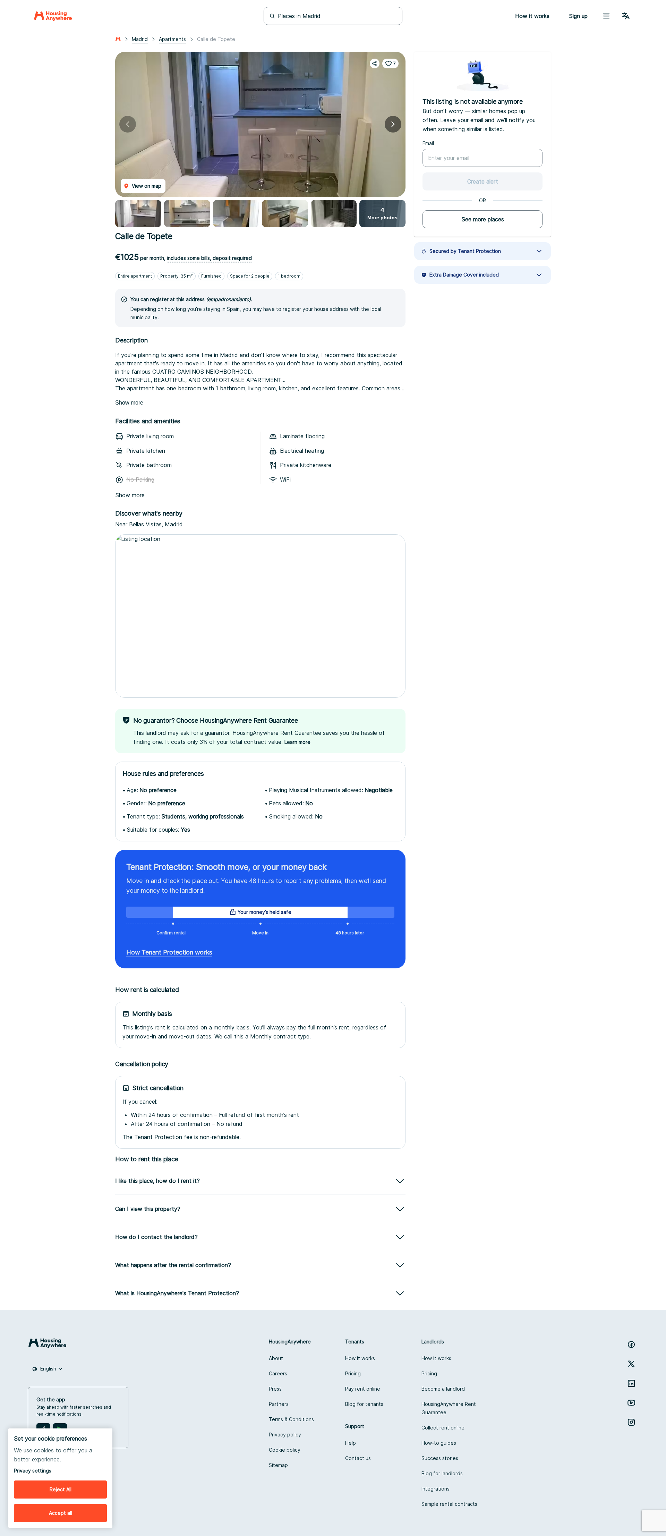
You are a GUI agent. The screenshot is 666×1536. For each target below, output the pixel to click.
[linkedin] (631, 1383)
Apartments (172, 39)
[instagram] (631, 1422)
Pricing (353, 1373)
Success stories (439, 1458)
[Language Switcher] (626, 16)
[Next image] (393, 124)
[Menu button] (606, 16)
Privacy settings (32, 1471)
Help (350, 1443)
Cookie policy (284, 1450)
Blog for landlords (442, 1473)
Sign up (578, 15)
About (276, 1358)
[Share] (374, 63)
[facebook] (631, 1344)
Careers (278, 1373)
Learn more (297, 742)
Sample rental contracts (449, 1504)
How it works (360, 1358)
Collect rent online (442, 1428)
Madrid (140, 39)
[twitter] (631, 1364)
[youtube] (631, 1403)
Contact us (358, 1458)
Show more (129, 403)
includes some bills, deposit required (209, 258)
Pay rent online (362, 1389)
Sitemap (278, 1465)
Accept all (60, 1513)
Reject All (60, 1489)
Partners (279, 1404)
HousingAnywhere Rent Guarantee (448, 1408)
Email (428, 143)
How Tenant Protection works (169, 952)
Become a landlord (443, 1389)
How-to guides (438, 1443)
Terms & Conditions (291, 1419)
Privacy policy (285, 1434)
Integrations (435, 1489)
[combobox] (47, 1368)
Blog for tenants (364, 1404)
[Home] (52, 16)
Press (275, 1389)
